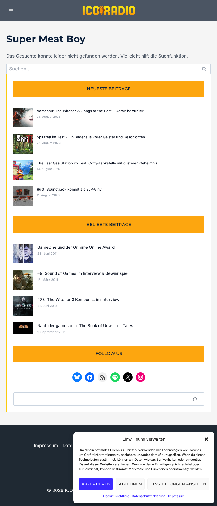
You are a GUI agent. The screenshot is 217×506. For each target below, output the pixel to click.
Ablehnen (130, 483)
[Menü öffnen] (11, 10)
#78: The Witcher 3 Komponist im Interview (78, 299)
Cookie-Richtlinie (116, 496)
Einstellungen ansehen (178, 483)
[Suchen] (195, 399)
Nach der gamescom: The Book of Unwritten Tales (85, 325)
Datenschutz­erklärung (148, 496)
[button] (206, 439)
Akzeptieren (96, 483)
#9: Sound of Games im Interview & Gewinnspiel (83, 273)
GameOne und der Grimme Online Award (76, 247)
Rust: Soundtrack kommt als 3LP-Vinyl (69, 189)
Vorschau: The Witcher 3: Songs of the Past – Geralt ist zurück (90, 111)
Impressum (176, 496)
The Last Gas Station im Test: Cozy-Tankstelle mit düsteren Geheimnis (97, 163)
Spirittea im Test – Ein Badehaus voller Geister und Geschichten (91, 137)
